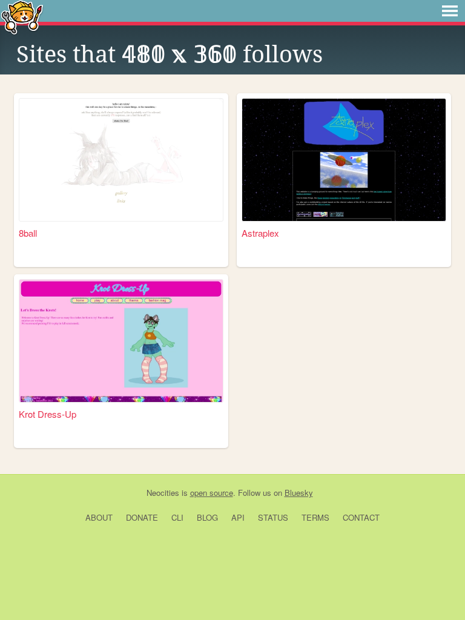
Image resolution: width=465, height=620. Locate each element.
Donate (142, 517)
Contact (361, 517)
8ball (28, 232)
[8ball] (121, 160)
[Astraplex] (344, 160)
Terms (315, 517)
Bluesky (299, 492)
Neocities (163, 492)
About (99, 517)
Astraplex (260, 232)
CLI (177, 517)
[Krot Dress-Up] (121, 341)
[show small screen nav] (450, 11)
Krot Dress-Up (47, 413)
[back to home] (22, 16)
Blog (207, 517)
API (238, 517)
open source (211, 492)
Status (273, 517)
